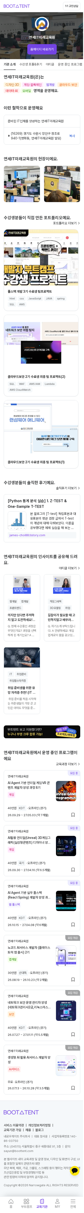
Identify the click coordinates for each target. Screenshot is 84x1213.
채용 (28, 1130)
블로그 (39, 1130)
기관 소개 (10, 64)
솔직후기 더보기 (66, 488)
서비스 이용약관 (14, 1125)
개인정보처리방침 (39, 1125)
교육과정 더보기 (66, 764)
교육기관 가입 (12, 1130)
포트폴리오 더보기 (65, 223)
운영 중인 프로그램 (70, 64)
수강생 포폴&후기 (30, 64)
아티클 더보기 (68, 568)
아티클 (50, 64)
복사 (72, 136)
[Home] (17, 6)
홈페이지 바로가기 (42, 49)
